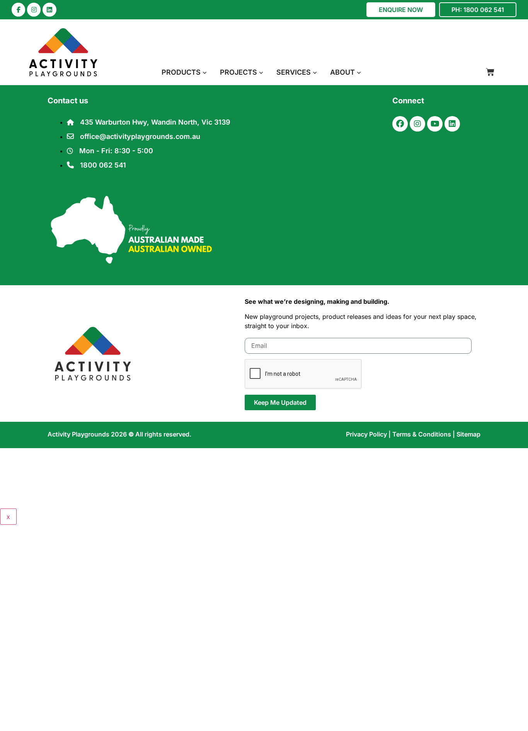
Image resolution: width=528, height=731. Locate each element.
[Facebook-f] (18, 9)
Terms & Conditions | (424, 434)
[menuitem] (184, 72)
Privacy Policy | (369, 434)
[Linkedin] (49, 9)
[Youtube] (435, 124)
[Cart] (490, 72)
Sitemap (468, 434)
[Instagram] (34, 9)
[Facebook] (400, 124)
